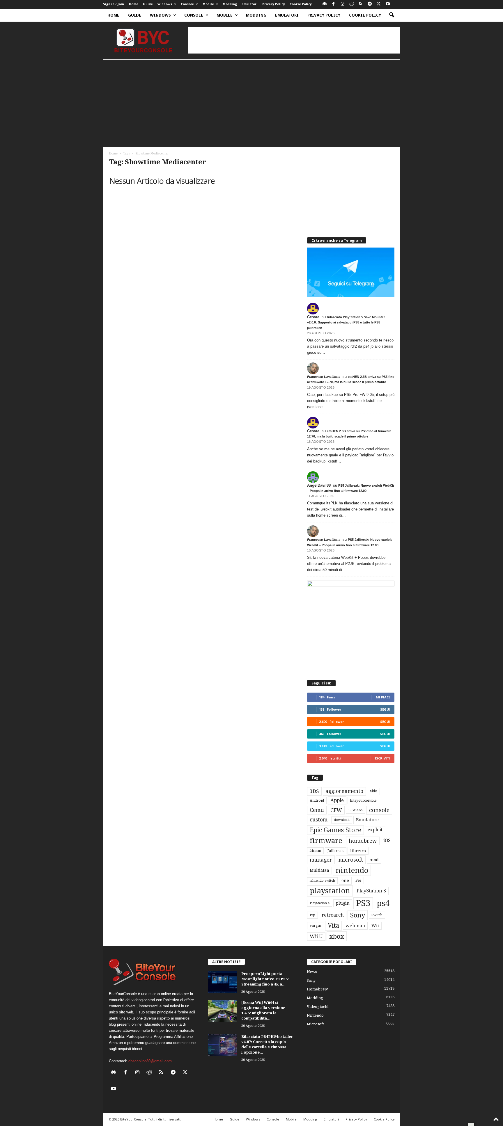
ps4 (383, 903)
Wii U (316, 936)
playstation (330, 890)
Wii (375, 925)
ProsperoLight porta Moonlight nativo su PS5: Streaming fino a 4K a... (265, 979)
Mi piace (383, 697)
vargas (315, 926)
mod (374, 859)
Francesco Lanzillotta (323, 376)
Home (133, 4)
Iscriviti (382, 758)
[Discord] (324, 4)
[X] (378, 4)
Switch (376, 915)
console (379, 810)
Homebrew (317, 989)
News (312, 972)
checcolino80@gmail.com (150, 1061)
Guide (148, 4)
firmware (326, 841)
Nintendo (315, 1015)
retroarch (333, 915)
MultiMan (319, 870)
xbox (336, 936)
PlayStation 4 (320, 903)
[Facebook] (333, 4)
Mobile (208, 4)
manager (321, 860)
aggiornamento (344, 791)
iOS (387, 840)
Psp (312, 915)
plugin (343, 903)
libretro (358, 850)
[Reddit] (351, 4)
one (345, 880)
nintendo (352, 870)
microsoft (351, 860)
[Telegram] (369, 4)
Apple (337, 800)
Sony (357, 915)
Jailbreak (335, 851)
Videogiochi (317, 1006)
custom (318, 820)
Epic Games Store (335, 830)
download (342, 820)
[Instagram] (342, 4)
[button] (391, 15)
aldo (373, 791)
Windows (164, 4)
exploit (375, 830)
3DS (314, 791)
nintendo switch (322, 881)
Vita (333, 925)
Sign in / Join (113, 4)
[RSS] (360, 4)
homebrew (363, 841)
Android (317, 800)
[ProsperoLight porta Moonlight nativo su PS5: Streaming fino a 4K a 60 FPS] (222, 982)
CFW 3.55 (355, 810)
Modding (230, 4)
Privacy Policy (273, 4)
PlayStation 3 (371, 891)
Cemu (317, 810)
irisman (315, 851)
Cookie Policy (301, 4)
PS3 (363, 903)
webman (355, 925)
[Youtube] (387, 4)
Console (187, 4)
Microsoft (315, 1024)
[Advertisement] (294, 40)
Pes (358, 880)
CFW (336, 810)
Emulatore (367, 819)
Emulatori (250, 4)
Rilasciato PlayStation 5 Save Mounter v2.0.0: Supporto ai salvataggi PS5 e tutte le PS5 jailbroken (346, 322)
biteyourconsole (363, 800)
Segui (385, 709)
